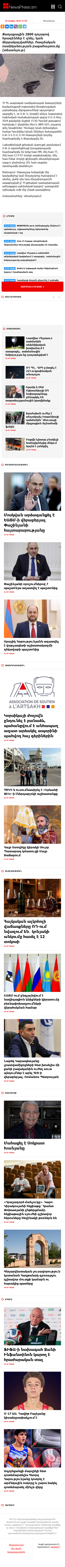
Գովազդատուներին (16, 1552)
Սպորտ (8, 1299)
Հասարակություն (15, 665)
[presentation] (54, 297)
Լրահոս (10, 216)
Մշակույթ (11, 1093)
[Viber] (16, 26)
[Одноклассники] (2, 26)
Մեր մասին (16, 1548)
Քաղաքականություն (16, 465)
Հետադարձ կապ (16, 1545)
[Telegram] (25, 26)
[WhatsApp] (20, 26)
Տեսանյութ (49, 21)
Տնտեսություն (13, 871)
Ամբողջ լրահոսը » (32, 286)
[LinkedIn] (11, 26)
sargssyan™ (55, 1547)
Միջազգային (13, 329)
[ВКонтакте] (7, 26)
